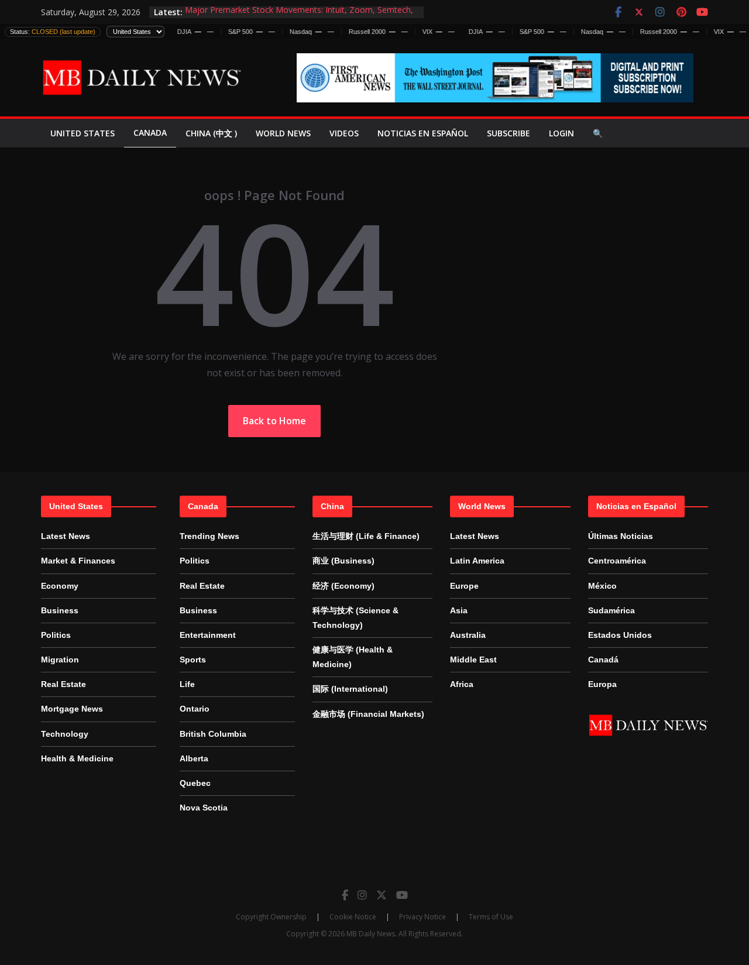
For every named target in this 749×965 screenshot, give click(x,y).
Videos (344, 133)
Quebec (195, 783)
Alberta (194, 758)
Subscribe (508, 133)
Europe (464, 585)
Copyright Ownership (271, 917)
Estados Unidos (620, 635)
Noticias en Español (422, 133)
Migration (60, 659)
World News (283, 133)
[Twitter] (381, 894)
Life (187, 684)
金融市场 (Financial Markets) (368, 714)
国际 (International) (350, 688)
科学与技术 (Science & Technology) (355, 618)
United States (82, 133)
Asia (459, 610)
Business (59, 610)
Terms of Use (491, 917)
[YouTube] (402, 894)
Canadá (603, 659)
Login (561, 133)
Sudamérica (611, 610)
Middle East (473, 659)
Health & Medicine (77, 758)
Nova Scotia (204, 807)
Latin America (477, 560)
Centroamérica (617, 560)
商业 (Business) (343, 560)
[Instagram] (362, 894)
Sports (193, 659)
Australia (468, 635)
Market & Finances (78, 560)
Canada (150, 132)
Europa (602, 684)
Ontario (194, 708)
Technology (64, 734)
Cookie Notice (352, 917)
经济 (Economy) (343, 585)
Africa (461, 684)
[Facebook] (345, 894)
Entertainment (208, 635)
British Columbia (213, 734)
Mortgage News (72, 708)
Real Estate (63, 684)
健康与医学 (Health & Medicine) (352, 657)
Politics (56, 635)
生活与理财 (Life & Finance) (366, 536)
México (602, 585)
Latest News (65, 536)
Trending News (209, 536)
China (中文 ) (211, 133)
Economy (59, 585)
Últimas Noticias (620, 536)
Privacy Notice (422, 917)
